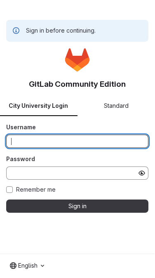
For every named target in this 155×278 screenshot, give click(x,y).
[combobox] (27, 266)
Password (20, 158)
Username (21, 127)
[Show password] (141, 173)
